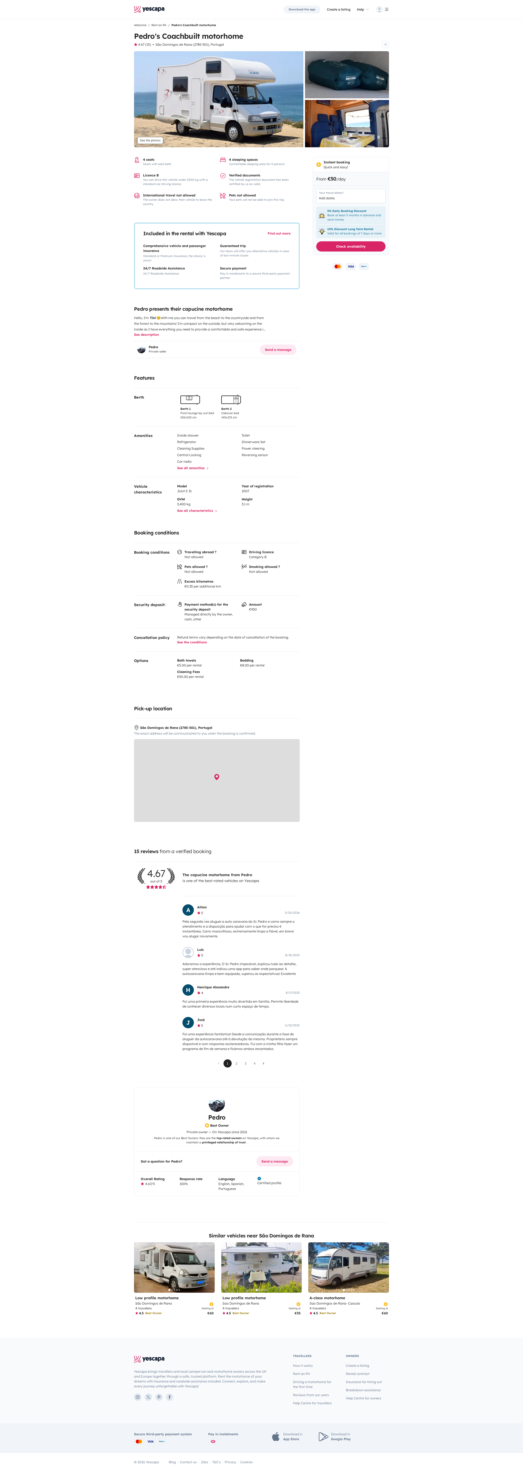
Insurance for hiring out (364, 1382)
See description (146, 335)
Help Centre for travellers (312, 1403)
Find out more (279, 233)
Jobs (204, 1462)
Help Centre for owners (363, 1398)
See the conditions (192, 642)
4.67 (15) (144, 44)
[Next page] (263, 1063)
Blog (172, 1462)
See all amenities (191, 468)
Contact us (188, 1462)
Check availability (351, 246)
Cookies (246, 1462)
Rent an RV (301, 1374)
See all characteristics (195, 511)
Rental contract (358, 1374)
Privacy (230, 1462)
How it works (303, 1365)
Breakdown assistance (363, 1390)
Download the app (302, 9)
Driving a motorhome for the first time (312, 1384)
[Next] (210, 1267)
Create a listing (338, 9)
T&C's (216, 1462)
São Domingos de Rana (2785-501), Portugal (189, 44)
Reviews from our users (311, 1395)
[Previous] (139, 1267)
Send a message (278, 350)
